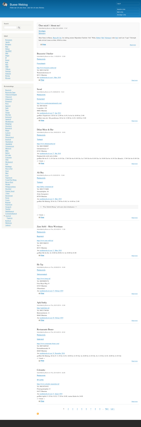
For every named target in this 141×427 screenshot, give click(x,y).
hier (116, 38)
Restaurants (41, 59)
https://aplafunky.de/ (43, 308)
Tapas (7, 110)
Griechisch (8, 126)
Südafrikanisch (9, 211)
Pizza (7, 104)
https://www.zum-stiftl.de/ (45, 240)
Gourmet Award (9, 191)
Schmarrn (42, 33)
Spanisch (7, 106)
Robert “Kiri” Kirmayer (103, 38)
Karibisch (8, 221)
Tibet (6, 160)
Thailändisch (9, 142)
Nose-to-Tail (8, 169)
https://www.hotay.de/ (43, 278)
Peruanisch (8, 101)
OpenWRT (8, 51)
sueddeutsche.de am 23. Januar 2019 (51, 394)
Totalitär (7, 209)
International (9, 196)
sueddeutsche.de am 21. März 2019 (51, 199)
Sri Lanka (40, 380)
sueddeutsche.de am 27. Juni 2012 (50, 113)
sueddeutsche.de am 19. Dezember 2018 (52, 353)
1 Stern (7, 193)
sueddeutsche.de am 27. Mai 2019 (50, 153)
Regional (8, 202)
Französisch (41, 63)
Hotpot (7, 130)
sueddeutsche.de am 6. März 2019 (50, 77)
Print (44, 44)
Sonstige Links (121, 15)
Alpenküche (8, 144)
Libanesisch (8, 99)
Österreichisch (9, 137)
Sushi (6, 108)
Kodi (6, 62)
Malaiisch (8, 148)
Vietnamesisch (42, 274)
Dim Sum (8, 115)
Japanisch (8, 119)
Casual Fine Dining (10, 180)
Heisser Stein (9, 182)
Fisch (6, 175)
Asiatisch (8, 216)
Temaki (7, 113)
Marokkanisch (9, 122)
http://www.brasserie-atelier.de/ (46, 68)
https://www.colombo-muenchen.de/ (48, 384)
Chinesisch (8, 97)
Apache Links (121, 9)
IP (6, 58)
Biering (7, 76)
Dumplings (8, 124)
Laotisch (7, 133)
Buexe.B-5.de (57, 38)
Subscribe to (38, 414)
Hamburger (8, 166)
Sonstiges (42, 31)
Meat (6, 173)
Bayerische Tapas (10, 92)
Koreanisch (41, 99)
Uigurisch (9, 218)
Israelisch (8, 139)
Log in (119, 3)
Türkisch (40, 139)
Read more (133, 45)
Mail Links (120, 12)
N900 (6, 67)
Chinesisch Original (11, 95)
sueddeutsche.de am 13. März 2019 (51, 250)
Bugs (6, 47)
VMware (7, 69)
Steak (7, 171)
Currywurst (8, 157)
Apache (7, 42)
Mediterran (8, 223)
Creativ (7, 200)
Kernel (7, 60)
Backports (8, 44)
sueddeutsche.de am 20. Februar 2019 (51, 318)
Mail (6, 65)
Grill (6, 164)
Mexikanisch (9, 162)
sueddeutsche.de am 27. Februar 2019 (51, 291)
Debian (7, 49)
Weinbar (7, 184)
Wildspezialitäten (10, 187)
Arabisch (7, 225)
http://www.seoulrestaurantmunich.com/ (49, 103)
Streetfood (8, 189)
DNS (6, 53)
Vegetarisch (8, 178)
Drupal (7, 56)
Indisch (7, 153)
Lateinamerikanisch (11, 214)
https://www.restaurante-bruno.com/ (48, 343)
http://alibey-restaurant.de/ (45, 187)
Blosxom (7, 78)
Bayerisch (40, 236)
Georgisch (8, 207)
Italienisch (40, 339)
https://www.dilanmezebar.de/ (46, 144)
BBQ (6, 151)
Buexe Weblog (19, 4)
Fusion (7, 198)
